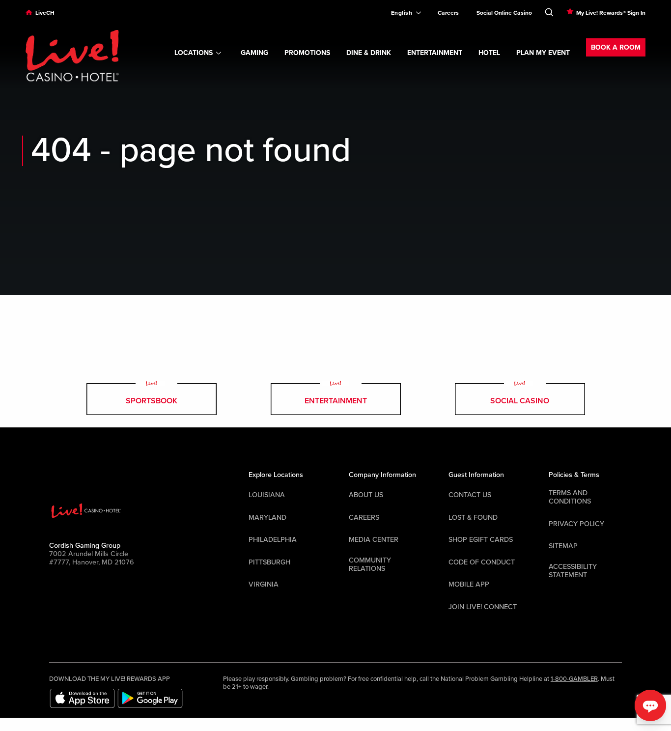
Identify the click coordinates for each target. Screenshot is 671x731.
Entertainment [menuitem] (434, 53)
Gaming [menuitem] (254, 53)
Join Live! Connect (482, 607)
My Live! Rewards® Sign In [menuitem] (610, 12)
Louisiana (267, 495)
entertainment (336, 401)
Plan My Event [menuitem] (543, 53)
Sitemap (563, 546)
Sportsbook (151, 401)
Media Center (373, 539)
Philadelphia (273, 539)
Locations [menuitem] (193, 53)
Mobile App (468, 584)
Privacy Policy (576, 524)
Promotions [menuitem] (307, 53)
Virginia (264, 584)
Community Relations (370, 564)
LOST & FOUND (473, 517)
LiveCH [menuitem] (45, 12)
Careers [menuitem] (448, 12)
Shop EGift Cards (480, 539)
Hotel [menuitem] (489, 53)
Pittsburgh (269, 562)
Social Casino (519, 401)
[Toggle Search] (549, 10)
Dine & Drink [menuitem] (368, 53)
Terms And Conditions (570, 497)
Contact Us (469, 495)
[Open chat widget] (650, 705)
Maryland (267, 517)
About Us (366, 495)
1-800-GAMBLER (574, 679)
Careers (364, 517)
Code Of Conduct (481, 562)
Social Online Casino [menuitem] (504, 12)
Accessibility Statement (573, 570)
